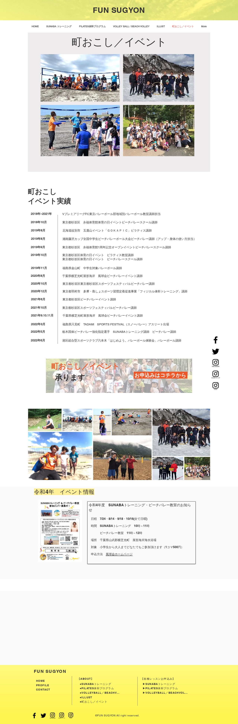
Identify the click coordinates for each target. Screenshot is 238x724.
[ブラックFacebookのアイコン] (34, 715)
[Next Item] (204, 444)
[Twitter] (215, 351)
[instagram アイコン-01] (215, 363)
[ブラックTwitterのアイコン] (43, 715)
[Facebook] (215, 340)
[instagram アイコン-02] (215, 374)
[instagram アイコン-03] (215, 386)
